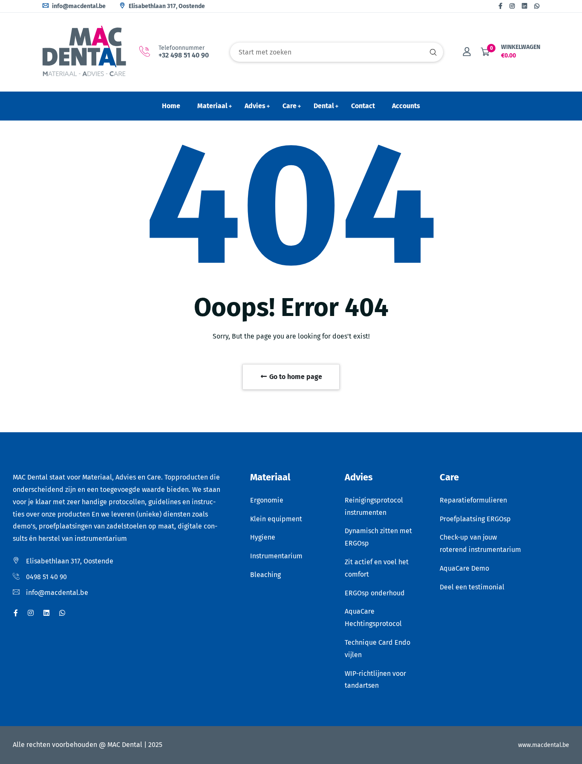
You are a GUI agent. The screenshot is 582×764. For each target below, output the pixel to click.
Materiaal (212, 106)
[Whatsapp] (536, 6)
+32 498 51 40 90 (183, 55)
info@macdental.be (78, 6)
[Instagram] (512, 6)
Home (171, 106)
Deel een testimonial (472, 587)
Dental (324, 106)
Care (289, 106)
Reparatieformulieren (473, 500)
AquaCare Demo (464, 568)
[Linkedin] (524, 6)
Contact (363, 106)
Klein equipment (276, 519)
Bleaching (265, 575)
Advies (255, 106)
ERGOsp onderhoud (375, 593)
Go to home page (295, 377)
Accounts (406, 106)
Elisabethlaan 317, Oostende (166, 6)
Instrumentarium (276, 556)
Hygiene (262, 537)
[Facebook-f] (500, 6)
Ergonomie (266, 500)
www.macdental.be (543, 745)
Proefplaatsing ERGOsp (475, 519)
